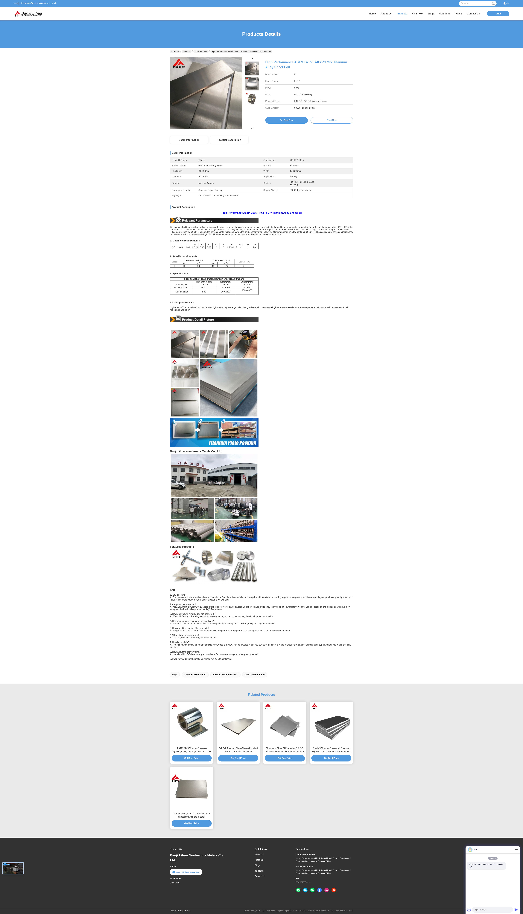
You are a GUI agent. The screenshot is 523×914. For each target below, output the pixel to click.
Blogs (257, 865)
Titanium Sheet (200, 51)
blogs (431, 13)
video (458, 13)
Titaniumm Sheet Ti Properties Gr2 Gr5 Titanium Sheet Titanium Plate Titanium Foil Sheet (285, 750)
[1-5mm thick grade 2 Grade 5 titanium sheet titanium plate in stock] (191, 788)
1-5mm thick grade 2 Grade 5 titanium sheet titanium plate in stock (192, 815)
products (401, 13)
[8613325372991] (298, 890)
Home (372, 13)
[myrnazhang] (305, 890)
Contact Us (260, 876)
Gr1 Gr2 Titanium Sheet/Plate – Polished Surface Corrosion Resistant (238, 750)
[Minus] (516, 849)
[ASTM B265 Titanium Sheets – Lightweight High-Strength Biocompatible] (191, 723)
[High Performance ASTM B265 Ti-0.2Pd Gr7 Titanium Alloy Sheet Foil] (206, 92)
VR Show (417, 13)
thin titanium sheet (254, 674)
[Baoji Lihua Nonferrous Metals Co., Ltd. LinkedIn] (326, 890)
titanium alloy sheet (194, 674)
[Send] (516, 910)
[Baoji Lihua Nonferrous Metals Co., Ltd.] (29, 14)
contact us (473, 13)
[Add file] (469, 910)
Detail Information (189, 140)
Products (186, 51)
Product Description (229, 140)
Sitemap (187, 911)
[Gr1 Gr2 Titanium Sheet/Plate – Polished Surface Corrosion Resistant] (238, 723)
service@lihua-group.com (188, 872)
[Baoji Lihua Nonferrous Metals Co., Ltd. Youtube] (333, 890)
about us (386, 13)
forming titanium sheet (224, 674)
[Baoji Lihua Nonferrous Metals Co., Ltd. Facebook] (319, 890)
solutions (444, 13)
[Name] (493, 3)
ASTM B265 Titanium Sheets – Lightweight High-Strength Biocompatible (192, 750)
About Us (259, 854)
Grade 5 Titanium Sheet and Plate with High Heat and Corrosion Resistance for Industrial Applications (331, 750)
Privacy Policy (176, 911)
